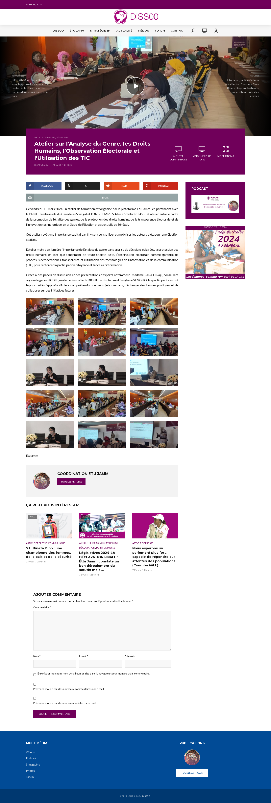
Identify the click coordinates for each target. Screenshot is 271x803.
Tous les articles (71, 481)
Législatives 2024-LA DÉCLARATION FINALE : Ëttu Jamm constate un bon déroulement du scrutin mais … (99, 561)
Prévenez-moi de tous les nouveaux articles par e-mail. (64, 703)
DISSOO (58, 30)
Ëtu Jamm (77, 30)
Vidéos (30, 752)
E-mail (83, 656)
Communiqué (56, 543)
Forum (160, 30)
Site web (130, 656)
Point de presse (105, 547)
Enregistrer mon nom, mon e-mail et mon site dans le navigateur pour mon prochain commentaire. (93, 673)
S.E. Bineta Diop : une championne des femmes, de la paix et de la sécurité (49, 552)
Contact (178, 30)
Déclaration (87, 547)
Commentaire (42, 607)
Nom (36, 656)
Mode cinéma (225, 155)
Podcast (31, 758)
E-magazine (33, 764)
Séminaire (62, 137)
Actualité (124, 30)
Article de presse (44, 137)
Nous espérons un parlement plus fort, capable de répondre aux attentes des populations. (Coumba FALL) (154, 556)
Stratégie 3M (100, 30)
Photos (30, 770)
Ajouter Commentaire (178, 157)
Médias (143, 30)
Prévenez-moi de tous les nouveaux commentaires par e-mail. (68, 689)
